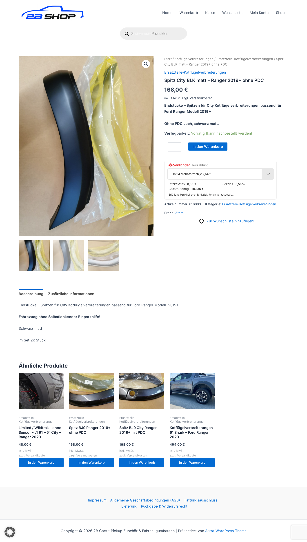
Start (168, 59)
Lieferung (129, 506)
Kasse (210, 12)
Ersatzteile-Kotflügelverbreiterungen (244, 59)
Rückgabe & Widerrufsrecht (164, 506)
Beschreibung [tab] (31, 293)
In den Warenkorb (208, 146)
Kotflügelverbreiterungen (194, 59)
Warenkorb (189, 12)
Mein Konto (259, 12)
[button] (146, 64)
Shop (280, 12)
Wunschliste (232, 12)
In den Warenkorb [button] (41, 462)
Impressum (97, 500)
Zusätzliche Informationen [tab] (71, 293)
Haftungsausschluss (200, 500)
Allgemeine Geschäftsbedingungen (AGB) (145, 500)
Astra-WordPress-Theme (226, 530)
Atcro (179, 213)
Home (167, 12)
